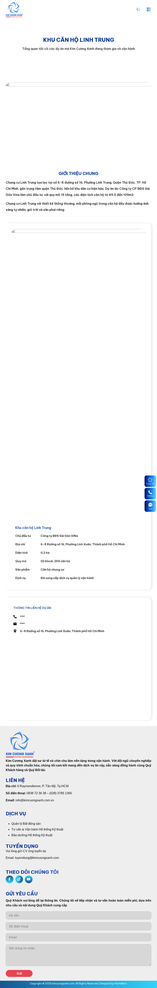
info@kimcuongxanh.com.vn (35, 800)
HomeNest (120, 983)
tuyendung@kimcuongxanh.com (37, 857)
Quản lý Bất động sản (26, 823)
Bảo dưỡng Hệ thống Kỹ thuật (31, 835)
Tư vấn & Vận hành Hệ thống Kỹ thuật (37, 829)
